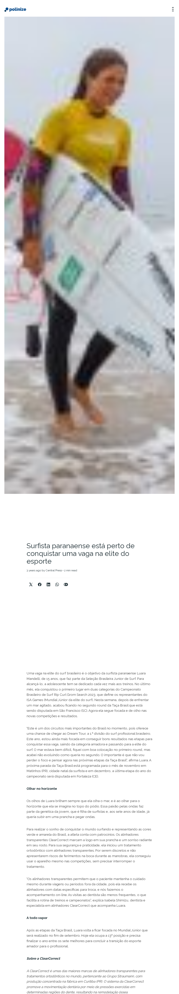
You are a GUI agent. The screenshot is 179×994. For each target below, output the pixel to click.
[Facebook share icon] (39, 581)
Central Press (54, 570)
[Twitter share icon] (31, 581)
